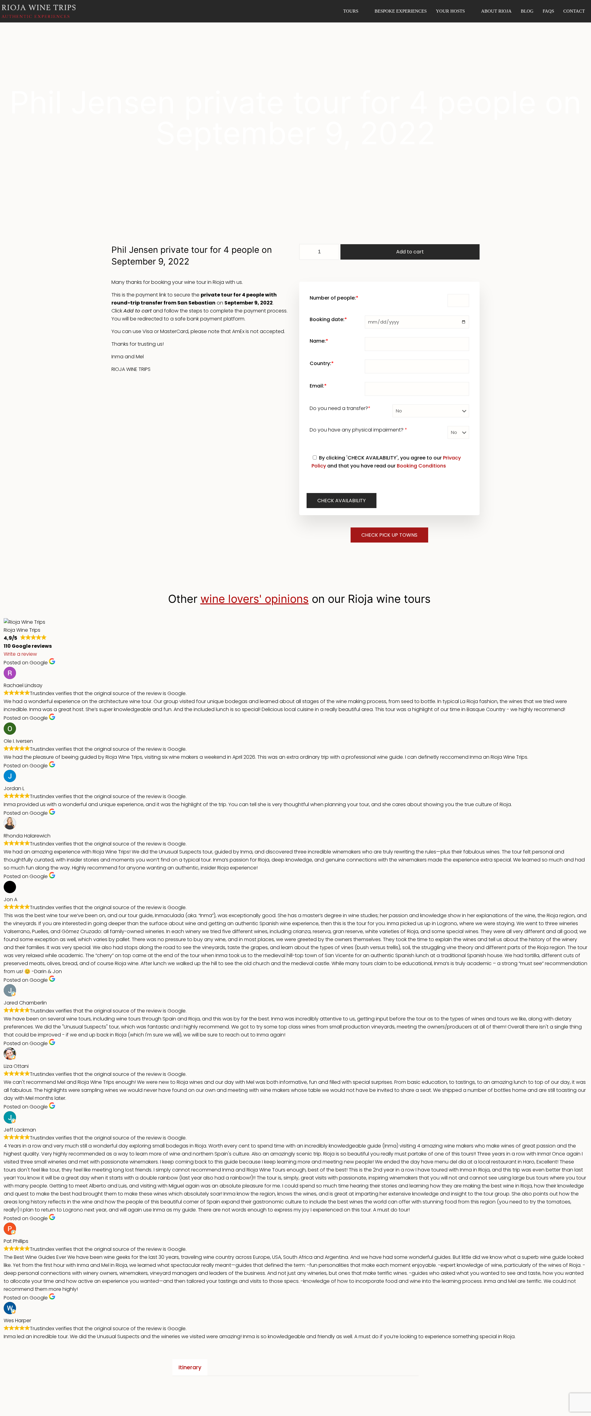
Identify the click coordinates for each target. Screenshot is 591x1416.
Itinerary (190, 1367)
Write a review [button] (20, 654)
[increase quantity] (332, 251)
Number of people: (334, 297)
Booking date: (328, 319)
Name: (319, 340)
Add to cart (410, 251)
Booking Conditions (421, 465)
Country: (322, 363)
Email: (318, 385)
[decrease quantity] (306, 251)
